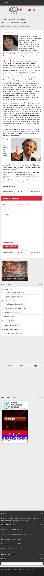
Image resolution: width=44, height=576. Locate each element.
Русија (5, 289)
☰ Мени (5, 3)
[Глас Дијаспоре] (14, 431)
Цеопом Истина (12, 570)
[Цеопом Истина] (22, 7)
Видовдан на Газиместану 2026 (11, 544)
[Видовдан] (14, 411)
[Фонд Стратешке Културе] (14, 402)
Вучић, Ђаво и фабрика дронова (11, 529)
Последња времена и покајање (11, 539)
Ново (21, 365)
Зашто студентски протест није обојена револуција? (17, 534)
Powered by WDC (38, 574)
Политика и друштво (10, 333)
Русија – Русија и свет (13, 292)
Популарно (8, 365)
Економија (6, 321)
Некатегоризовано (9, 325)
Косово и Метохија (9, 329)
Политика (12, 186)
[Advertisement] (14, 350)
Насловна (4, 26)
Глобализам (7, 301)
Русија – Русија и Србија (14, 297)
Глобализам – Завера (13, 304)
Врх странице (36, 191)
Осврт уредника (8, 317)
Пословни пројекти (9, 312)
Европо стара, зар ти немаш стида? (12, 548)
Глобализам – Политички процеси (17, 308)
